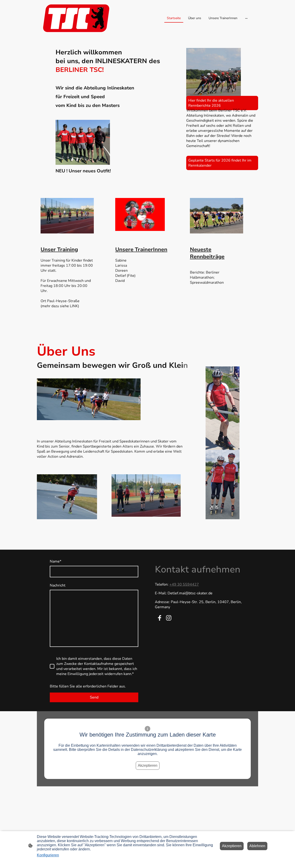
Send (94, 697)
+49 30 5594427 (184, 584)
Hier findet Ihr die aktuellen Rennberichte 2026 (211, 103)
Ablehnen (257, 846)
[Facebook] (159, 618)
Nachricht (57, 585)
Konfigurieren (48, 855)
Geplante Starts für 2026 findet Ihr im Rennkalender (219, 163)
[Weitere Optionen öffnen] (246, 18)
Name (55, 561)
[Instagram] (168, 618)
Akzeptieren (147, 765)
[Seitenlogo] (76, 18)
